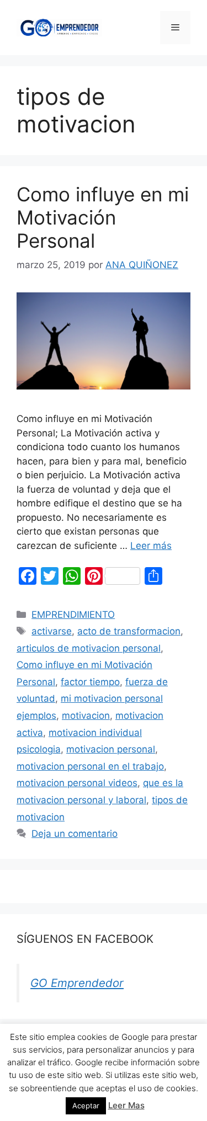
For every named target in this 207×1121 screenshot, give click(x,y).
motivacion (86, 715)
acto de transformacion (129, 631)
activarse (51, 631)
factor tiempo (90, 681)
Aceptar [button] (85, 1105)
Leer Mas (126, 1105)
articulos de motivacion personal (89, 648)
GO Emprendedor (77, 983)
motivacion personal (110, 749)
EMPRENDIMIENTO (73, 614)
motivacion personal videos (77, 782)
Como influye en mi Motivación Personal (103, 217)
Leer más (151, 545)
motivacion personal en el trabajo (90, 766)
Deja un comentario (74, 833)
